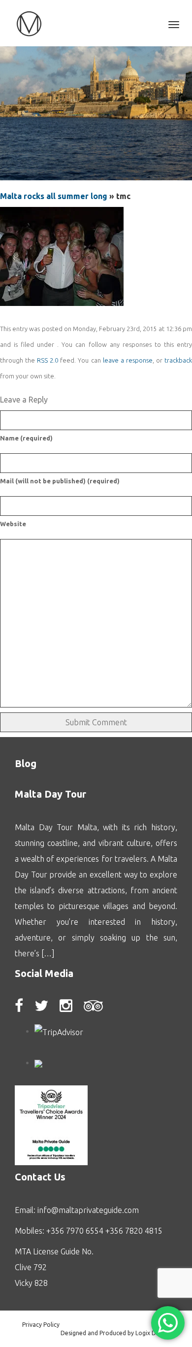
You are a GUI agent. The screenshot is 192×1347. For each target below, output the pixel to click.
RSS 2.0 (47, 360)
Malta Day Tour (50, 794)
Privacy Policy (41, 1324)
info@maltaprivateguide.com (88, 1210)
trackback (178, 360)
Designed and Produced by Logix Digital (115, 1333)
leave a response (128, 360)
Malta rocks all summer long (53, 196)
